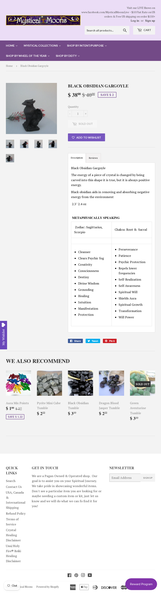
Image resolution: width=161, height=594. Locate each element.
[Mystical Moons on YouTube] (90, 575)
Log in (135, 20)
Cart (147, 30)
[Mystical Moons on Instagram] (83, 575)
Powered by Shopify (47, 586)
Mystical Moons (24, 586)
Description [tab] (77, 157)
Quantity (73, 106)
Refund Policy (16, 513)
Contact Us (14, 487)
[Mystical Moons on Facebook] (69, 575)
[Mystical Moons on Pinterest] (76, 575)
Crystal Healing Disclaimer (13, 535)
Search (11, 481)
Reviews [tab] (93, 157)
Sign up (150, 20)
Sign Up (148, 477)
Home (9, 66)
